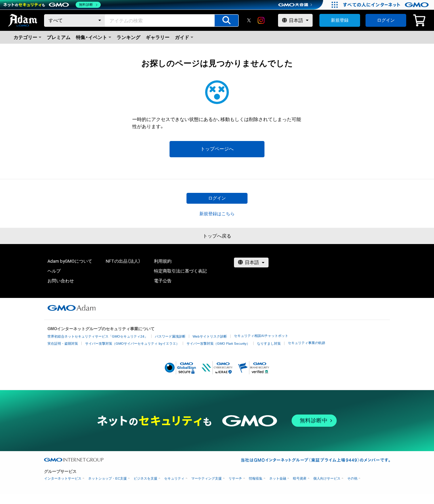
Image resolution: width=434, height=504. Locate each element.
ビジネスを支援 (145, 478)
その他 (352, 478)
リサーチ (235, 478)
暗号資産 (300, 478)
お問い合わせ (60, 280)
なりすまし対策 (269, 343)
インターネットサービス (62, 478)
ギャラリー (158, 37)
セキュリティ (174, 478)
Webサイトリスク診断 (210, 336)
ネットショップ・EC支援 (107, 478)
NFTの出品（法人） (123, 261)
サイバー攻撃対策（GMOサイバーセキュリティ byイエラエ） (132, 343)
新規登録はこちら (217, 213)
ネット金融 (277, 478)
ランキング (128, 37)
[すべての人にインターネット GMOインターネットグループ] (386, 4)
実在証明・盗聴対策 (62, 343)
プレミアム (59, 37)
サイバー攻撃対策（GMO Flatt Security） (218, 343)
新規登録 (340, 20)
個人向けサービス (326, 478)
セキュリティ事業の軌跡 (306, 343)
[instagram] (261, 20)
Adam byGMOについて (69, 261)
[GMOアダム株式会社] (71, 308)
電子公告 (163, 280)
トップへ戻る (217, 236)
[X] (248, 20)
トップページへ (217, 149)
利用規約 (163, 261)
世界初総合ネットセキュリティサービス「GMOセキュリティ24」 (97, 336)
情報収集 (255, 478)
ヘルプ (54, 271)
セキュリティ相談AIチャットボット (261, 336)
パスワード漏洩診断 (170, 336)
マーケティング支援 (206, 478)
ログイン (386, 20)
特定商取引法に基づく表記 (180, 271)
